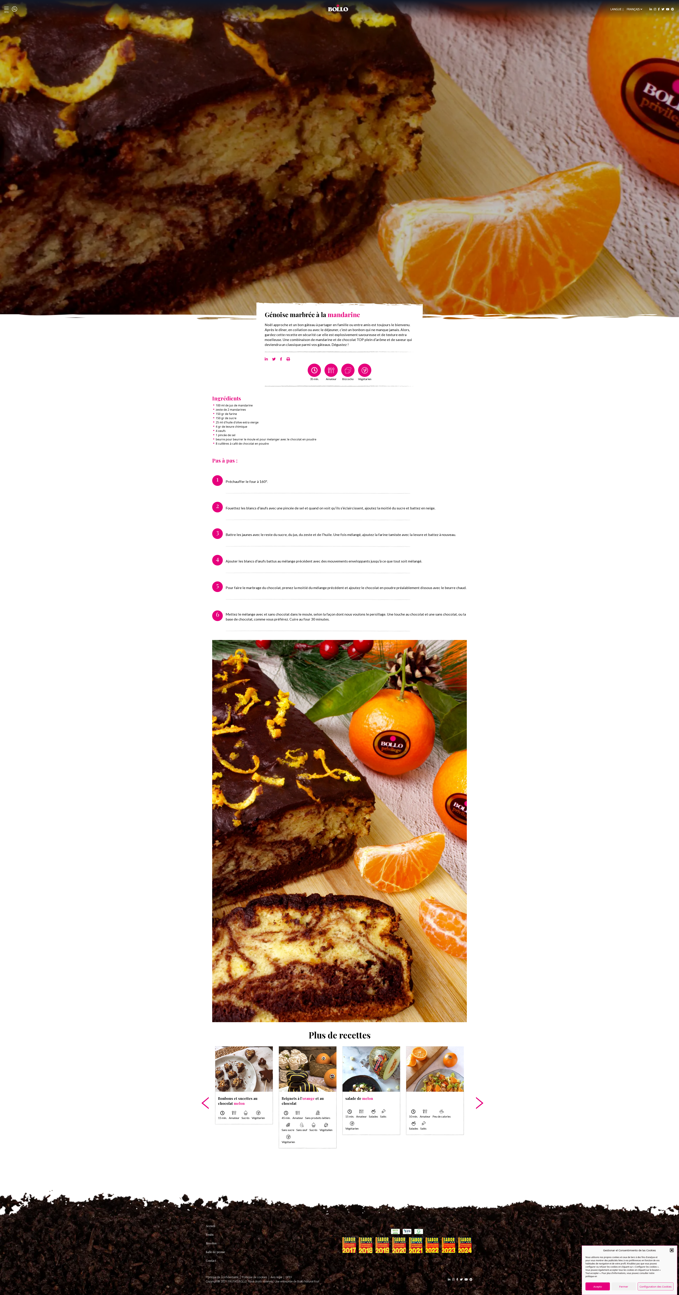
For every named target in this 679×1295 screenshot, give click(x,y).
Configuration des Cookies (656, 1286)
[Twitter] (662, 9)
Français (633, 9)
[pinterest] (672, 9)
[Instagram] (655, 9)
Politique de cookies (254, 1277)
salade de (359, 1098)
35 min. (314, 379)
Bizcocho (348, 379)
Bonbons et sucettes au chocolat (237, 1101)
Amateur (331, 379)
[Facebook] (659, 9)
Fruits (209, 1234)
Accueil (210, 1226)
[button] (672, 1250)
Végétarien (364, 379)
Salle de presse (215, 1252)
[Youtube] (667, 9)
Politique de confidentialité (222, 1277)
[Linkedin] (650, 9)
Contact (211, 1260)
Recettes (211, 1243)
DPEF (289, 1277)
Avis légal (276, 1277)
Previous (202, 1092)
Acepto (597, 1286)
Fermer (623, 1286)
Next (476, 1092)
